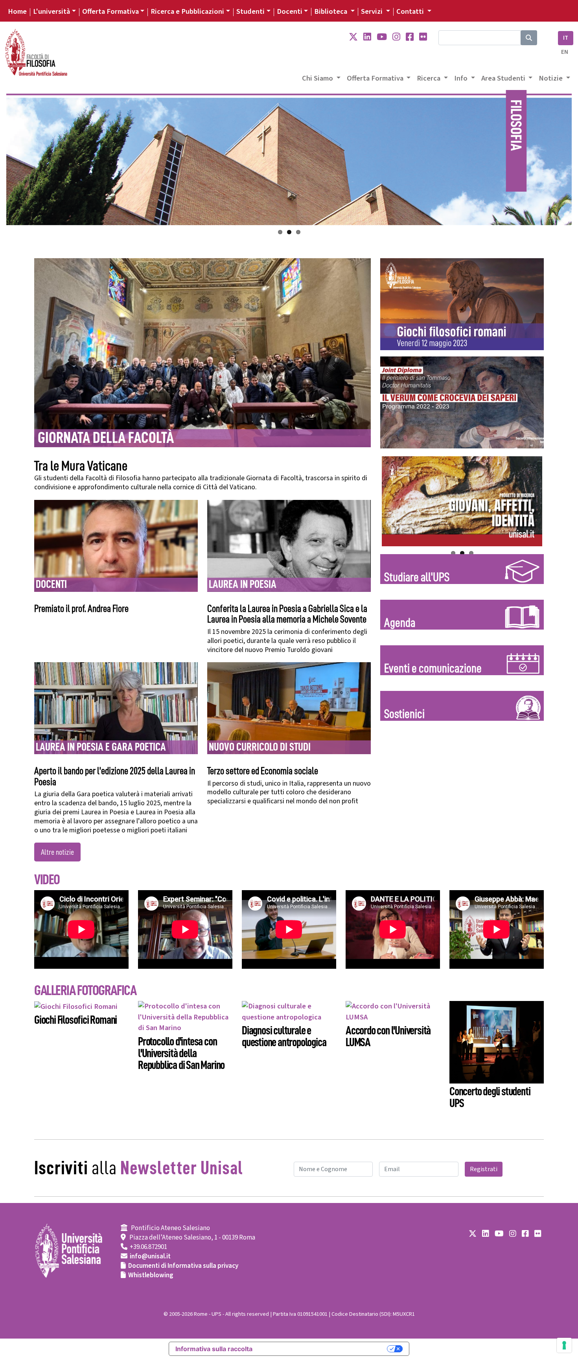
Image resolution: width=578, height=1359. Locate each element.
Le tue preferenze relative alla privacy (323, 1349)
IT (565, 38)
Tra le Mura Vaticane (80, 466)
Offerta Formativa (110, 11)
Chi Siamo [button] (318, 78)
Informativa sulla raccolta (213, 1349)
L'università (51, 11)
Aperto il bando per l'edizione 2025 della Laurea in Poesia (114, 776)
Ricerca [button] (429, 78)
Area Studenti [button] (504, 78)
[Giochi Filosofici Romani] (76, 1006)
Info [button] (461, 78)
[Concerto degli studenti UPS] (496, 1042)
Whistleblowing (150, 1275)
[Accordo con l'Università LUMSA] (393, 1011)
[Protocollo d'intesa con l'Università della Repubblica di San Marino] (185, 1017)
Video (47, 879)
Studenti (250, 11)
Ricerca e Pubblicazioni (187, 11)
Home (17, 11)
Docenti (289, 11)
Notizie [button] (551, 78)
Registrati (483, 1169)
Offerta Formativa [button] (376, 78)
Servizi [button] (372, 11)
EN (564, 52)
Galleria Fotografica (85, 990)
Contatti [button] (410, 11)
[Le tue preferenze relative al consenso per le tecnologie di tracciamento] (564, 1345)
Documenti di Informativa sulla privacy (183, 1266)
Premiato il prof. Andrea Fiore (81, 608)
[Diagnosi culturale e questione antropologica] (289, 1011)
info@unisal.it (150, 1256)
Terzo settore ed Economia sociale (262, 771)
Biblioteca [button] (331, 11)
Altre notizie (57, 852)
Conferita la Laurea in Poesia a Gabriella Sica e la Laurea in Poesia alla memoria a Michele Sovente (287, 614)
